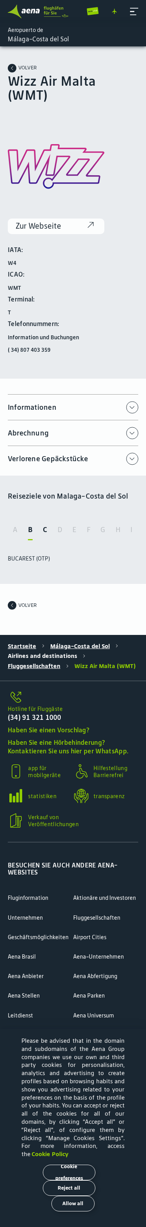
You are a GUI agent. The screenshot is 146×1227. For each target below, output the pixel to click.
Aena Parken (89, 995)
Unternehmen (25, 917)
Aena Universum (93, 1015)
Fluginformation (28, 897)
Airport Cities (89, 937)
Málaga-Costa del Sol (80, 646)
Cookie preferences (69, 1172)
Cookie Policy (50, 1154)
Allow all (72, 1203)
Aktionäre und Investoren (104, 897)
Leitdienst (20, 1015)
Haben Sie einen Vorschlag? (48, 730)
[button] (134, 11)
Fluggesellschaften (34, 666)
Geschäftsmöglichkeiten (38, 937)
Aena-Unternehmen (98, 956)
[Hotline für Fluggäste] (73, 697)
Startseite (22, 646)
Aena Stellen (24, 995)
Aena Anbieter (26, 976)
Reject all (69, 1188)
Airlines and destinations (42, 655)
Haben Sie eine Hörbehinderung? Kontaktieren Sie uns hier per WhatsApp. (68, 747)
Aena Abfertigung (95, 976)
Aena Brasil (22, 956)
